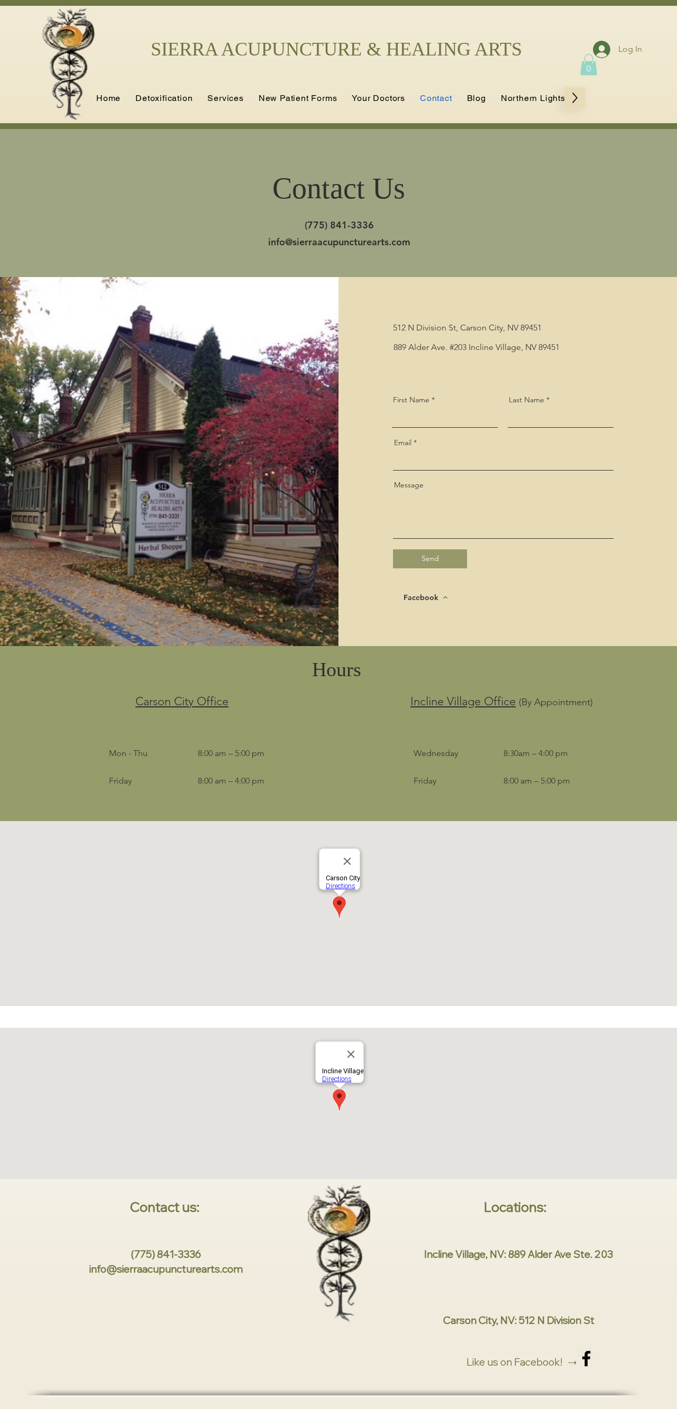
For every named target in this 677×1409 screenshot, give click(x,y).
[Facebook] (586, 1358)
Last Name (526, 399)
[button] (225, 97)
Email (402, 442)
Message (409, 485)
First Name (411, 399)
